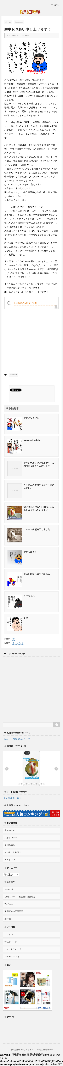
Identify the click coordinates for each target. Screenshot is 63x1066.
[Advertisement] (31, 335)
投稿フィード (11, 941)
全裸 (25, 618)
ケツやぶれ (29, 596)
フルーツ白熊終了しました (37, 529)
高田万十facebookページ (17, 739)
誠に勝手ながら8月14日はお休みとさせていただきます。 (39, 509)
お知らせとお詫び (13, 852)
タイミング (17, 642)
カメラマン (10, 859)
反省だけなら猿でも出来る (37, 573)
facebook (13, 374)
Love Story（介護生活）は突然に (20, 896)
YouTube (9, 904)
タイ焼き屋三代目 (12, 798)
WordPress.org (12, 956)
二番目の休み (11, 837)
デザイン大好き (31, 418)
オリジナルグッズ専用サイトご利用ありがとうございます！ (39, 464)
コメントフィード (13, 949)
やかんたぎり (30, 551)
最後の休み (10, 830)
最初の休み (10, 844)
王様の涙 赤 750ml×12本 (25, 302)
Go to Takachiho (32, 440)
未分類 (8, 918)
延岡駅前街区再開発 (14, 911)
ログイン (9, 934)
